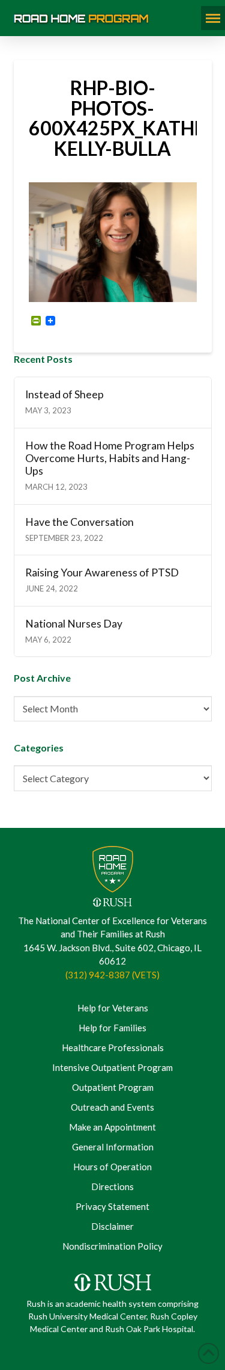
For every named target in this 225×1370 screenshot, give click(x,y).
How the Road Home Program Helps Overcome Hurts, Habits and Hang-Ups (109, 458)
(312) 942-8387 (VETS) (112, 974)
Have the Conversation (79, 522)
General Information (113, 1146)
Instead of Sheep (64, 394)
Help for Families (112, 1027)
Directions (112, 1186)
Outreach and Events (112, 1107)
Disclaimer (112, 1226)
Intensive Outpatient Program (112, 1067)
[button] (213, 18)
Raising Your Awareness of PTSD (102, 572)
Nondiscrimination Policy (112, 1246)
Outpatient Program (113, 1087)
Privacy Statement (112, 1206)
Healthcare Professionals (113, 1047)
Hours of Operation (112, 1166)
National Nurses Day (73, 623)
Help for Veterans (112, 1007)
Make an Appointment (112, 1127)
